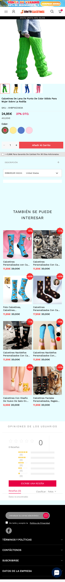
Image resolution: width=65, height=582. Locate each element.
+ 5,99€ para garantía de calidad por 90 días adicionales (32, 154)
